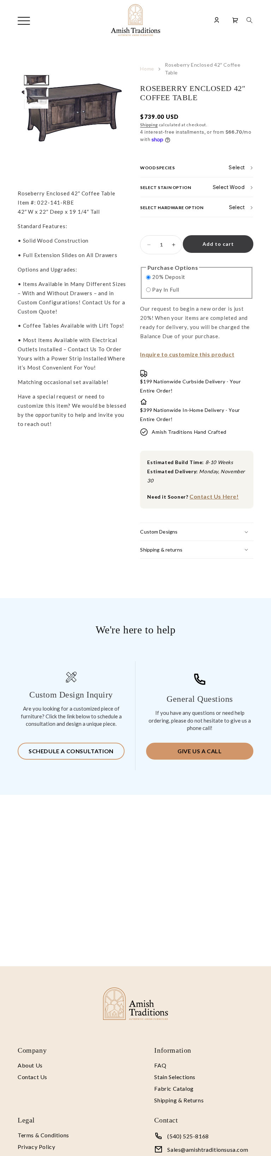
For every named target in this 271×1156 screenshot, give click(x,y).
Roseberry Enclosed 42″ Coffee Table (202, 68)
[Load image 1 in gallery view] (36, 80)
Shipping (149, 124)
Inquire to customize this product (187, 354)
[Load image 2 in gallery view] (36, 92)
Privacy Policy (36, 1146)
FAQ (160, 1065)
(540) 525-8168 (188, 1136)
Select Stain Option (165, 187)
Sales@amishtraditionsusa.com (207, 1149)
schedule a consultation (71, 751)
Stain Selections (174, 1076)
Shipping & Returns (179, 1100)
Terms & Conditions (43, 1135)
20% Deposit (168, 277)
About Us (30, 1065)
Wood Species (157, 167)
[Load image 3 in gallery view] (36, 104)
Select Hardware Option (171, 207)
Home (147, 69)
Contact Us (32, 1076)
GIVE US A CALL (199, 751)
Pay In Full (165, 289)
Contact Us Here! (214, 496)
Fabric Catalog (173, 1088)
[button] (249, 20)
